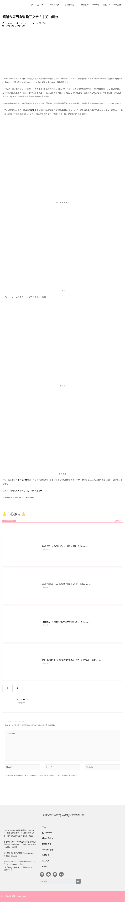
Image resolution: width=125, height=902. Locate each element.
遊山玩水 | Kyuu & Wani (25, 497)
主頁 (44, 827)
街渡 (19, 26)
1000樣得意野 (47, 850)
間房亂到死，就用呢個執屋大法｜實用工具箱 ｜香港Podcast (65, 546)
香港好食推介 (47, 839)
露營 (23, 26)
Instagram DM (14, 865)
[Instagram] (42, 874)
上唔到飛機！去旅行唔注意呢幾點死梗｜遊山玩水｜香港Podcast (66, 622)
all (37, 23)
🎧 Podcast (47, 833)
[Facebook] (55, 874)
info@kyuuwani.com (13, 867)
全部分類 (118, 521)
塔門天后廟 (22, 480)
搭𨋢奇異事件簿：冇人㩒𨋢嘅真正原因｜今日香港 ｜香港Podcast (66, 584)
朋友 (18, 490)
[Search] (78, 881)
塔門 (8, 26)
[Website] (102, 768)
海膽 (12, 26)
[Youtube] (61, 874)
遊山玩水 (42, 23)
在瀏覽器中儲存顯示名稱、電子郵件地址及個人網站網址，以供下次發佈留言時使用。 (43, 776)
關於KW (45, 861)
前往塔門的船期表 (34, 490)
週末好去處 (46, 844)
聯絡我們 (45, 867)
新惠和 (34, 110)
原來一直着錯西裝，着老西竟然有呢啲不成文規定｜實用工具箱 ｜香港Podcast (71, 660)
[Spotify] (48, 874)
